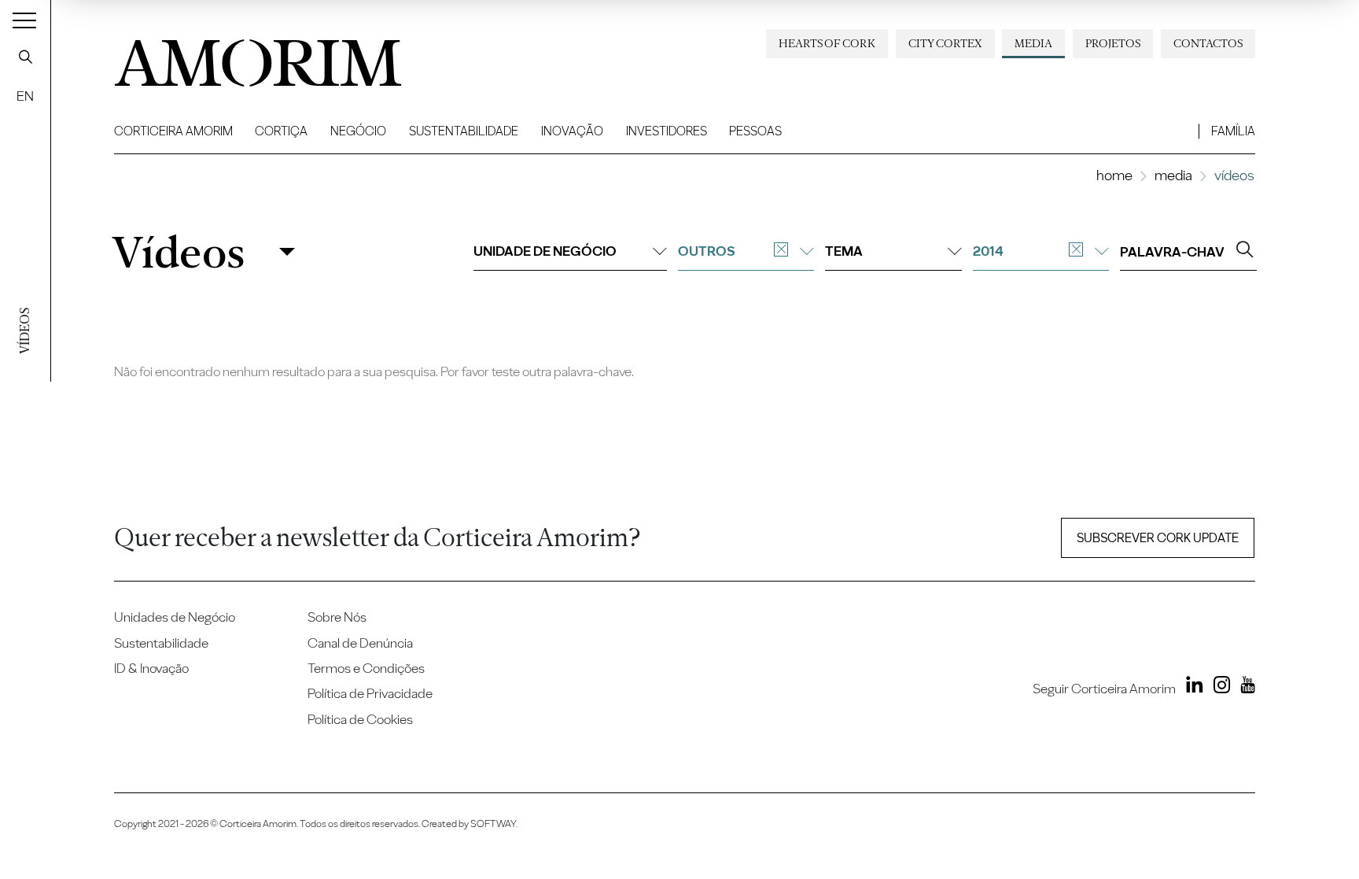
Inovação (572, 131)
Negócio (358, 131)
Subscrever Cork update (1158, 537)
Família (1233, 131)
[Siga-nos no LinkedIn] (1190, 687)
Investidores (666, 131)
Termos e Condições (366, 667)
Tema (844, 250)
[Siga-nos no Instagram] (1218, 687)
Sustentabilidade (463, 131)
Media (1033, 43)
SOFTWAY (493, 823)
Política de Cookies (360, 719)
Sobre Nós (337, 616)
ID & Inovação (151, 667)
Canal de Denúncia (360, 642)
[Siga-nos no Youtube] (1244, 687)
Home (1114, 175)
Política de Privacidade (370, 693)
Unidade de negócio (545, 250)
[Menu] (24, 19)
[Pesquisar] (25, 57)
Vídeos (178, 252)
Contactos (1208, 43)
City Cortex (945, 43)
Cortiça (281, 131)
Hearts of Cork (827, 43)
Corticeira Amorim (173, 131)
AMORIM (240, 56)
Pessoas (755, 131)
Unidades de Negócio (174, 616)
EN (25, 95)
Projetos (1112, 43)
